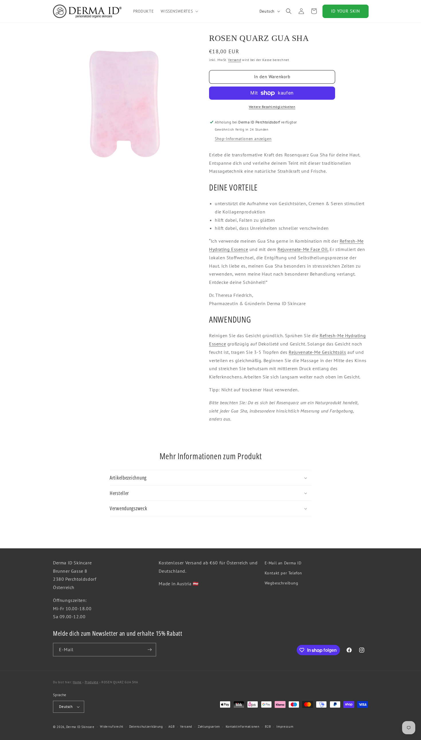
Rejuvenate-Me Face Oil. (303, 249)
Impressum (284, 727)
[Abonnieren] (149, 649)
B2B (268, 727)
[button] (178, 11)
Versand (234, 60)
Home (77, 682)
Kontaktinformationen (242, 727)
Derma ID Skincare (80, 727)
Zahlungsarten (209, 727)
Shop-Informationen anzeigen (243, 138)
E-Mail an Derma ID (283, 563)
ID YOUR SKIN (345, 11)
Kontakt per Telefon (283, 573)
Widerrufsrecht (111, 727)
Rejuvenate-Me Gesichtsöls (317, 352)
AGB (171, 727)
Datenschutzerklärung (146, 727)
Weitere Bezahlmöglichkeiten (272, 107)
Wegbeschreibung (281, 583)
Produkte (92, 682)
